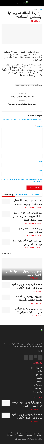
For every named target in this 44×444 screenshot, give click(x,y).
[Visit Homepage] (22, 3)
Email (39, 161)
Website (40, 170)
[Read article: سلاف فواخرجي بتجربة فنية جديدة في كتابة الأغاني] (6, 285)
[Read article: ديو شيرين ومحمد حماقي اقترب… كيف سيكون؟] (6, 310)
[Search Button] (3, 3)
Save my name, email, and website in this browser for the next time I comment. (23, 180)
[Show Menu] (40, 3)
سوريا (27, 85)
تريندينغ (39, 374)
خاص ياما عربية (35, 367)
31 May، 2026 (36, 303)
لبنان (22, 85)
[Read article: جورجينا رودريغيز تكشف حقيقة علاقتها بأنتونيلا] (6, 297)
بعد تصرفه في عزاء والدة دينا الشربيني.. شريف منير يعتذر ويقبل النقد (27, 216)
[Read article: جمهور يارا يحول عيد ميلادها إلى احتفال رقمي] (6, 403)
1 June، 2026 (35, 278)
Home (40, 9)
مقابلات (39, 381)
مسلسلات (38, 385)
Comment (38, 126)
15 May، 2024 (36, 21)
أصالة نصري (35, 85)
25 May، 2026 (36, 315)
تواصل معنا (37, 392)
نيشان (17, 85)
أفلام (40, 371)
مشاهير (35, 9)
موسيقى (38, 388)
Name (39, 152)
